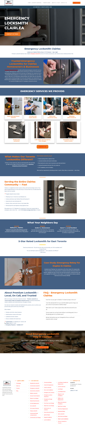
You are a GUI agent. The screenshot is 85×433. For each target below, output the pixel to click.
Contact (18, 388)
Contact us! (49, 343)
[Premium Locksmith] (12, 3)
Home (29, 2)
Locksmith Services (36, 2)
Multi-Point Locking (62, 406)
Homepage (18, 383)
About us (18, 385)
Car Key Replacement (34, 403)
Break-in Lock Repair (34, 398)
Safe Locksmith (61, 413)
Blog (58, 2)
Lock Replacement (62, 391)
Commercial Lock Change (35, 417)
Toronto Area (46, 2)
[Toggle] (44, 300)
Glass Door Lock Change (49, 405)
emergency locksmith (35, 53)
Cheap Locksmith (33, 410)
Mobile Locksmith (33, 393)
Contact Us (64, 2)
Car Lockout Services (34, 408)
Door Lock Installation (48, 390)
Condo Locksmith (47, 387)
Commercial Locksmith (35, 385)
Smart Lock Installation (63, 419)
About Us (54, 2)
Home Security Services (49, 412)
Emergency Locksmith (34, 388)
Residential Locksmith (34, 383)
